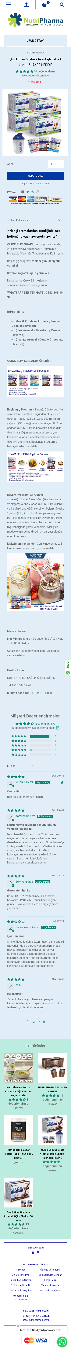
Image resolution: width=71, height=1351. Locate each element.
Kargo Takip (50, 1280)
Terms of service (50, 1285)
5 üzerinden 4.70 (45, 724)
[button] (25, 71)
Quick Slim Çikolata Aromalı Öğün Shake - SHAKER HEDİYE (53, 1153)
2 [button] (34, 1022)
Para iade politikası (50, 1290)
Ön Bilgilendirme (20, 1275)
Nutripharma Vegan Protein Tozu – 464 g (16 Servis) (18, 1153)
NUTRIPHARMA (35, 52)
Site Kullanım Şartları (21, 1280)
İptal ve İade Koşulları (20, 1290)
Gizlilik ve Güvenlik (20, 1285)
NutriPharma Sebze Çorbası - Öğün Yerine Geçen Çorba (18, 1091)
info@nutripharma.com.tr (35, 1320)
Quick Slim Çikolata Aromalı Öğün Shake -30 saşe (18, 1216)
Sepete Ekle (35, 175)
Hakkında (21, 1269)
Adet (10, 164)
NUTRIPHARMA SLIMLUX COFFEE (52, 1089)
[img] (15, 777)
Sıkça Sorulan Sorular (50, 1275)
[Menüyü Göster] (9, 4)
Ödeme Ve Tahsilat (50, 1269)
